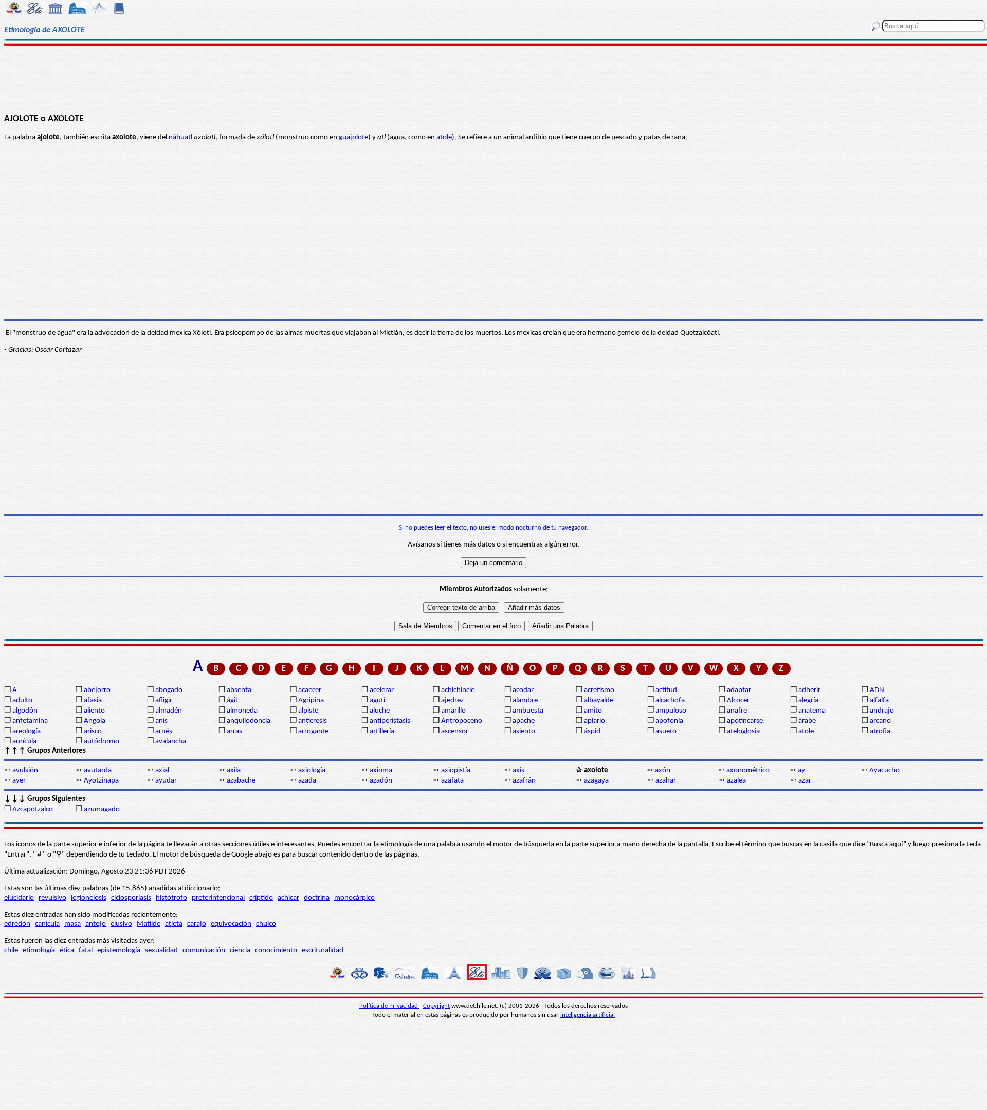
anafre (737, 711)
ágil (232, 700)
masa (72, 924)
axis (518, 770)
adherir (809, 690)
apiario (594, 721)
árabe (807, 721)
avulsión (25, 770)
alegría (808, 700)
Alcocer (738, 700)
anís (161, 721)
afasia (93, 700)
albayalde (598, 700)
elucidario (19, 898)
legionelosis (88, 898)
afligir (163, 700)
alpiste (308, 711)
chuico (266, 924)
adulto (22, 700)
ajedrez (452, 700)
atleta (173, 924)
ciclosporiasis (131, 898)
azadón (381, 781)
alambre (525, 700)
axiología (311, 770)
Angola (94, 721)
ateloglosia (743, 731)
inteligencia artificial (587, 1015)
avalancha (170, 741)
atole (444, 137)
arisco (93, 731)
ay (801, 770)
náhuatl (180, 137)
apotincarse (745, 721)
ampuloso (670, 711)
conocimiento (276, 950)
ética (67, 950)
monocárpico (354, 898)
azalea (736, 781)
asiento (524, 731)
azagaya (596, 781)
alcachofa (670, 700)
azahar (665, 781)
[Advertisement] (494, 78)
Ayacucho (884, 770)
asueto (666, 731)
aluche (380, 711)
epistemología (118, 950)
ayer (19, 781)
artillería (382, 731)
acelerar (382, 690)
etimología (39, 950)
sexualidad (161, 950)
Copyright (436, 1006)
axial (162, 770)
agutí (377, 700)
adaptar (739, 690)
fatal (86, 950)
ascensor (454, 731)
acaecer (309, 690)
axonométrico (748, 770)
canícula (47, 924)
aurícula (24, 741)
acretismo (599, 690)
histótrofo (171, 898)
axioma (381, 770)
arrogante (313, 731)
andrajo (882, 711)
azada (307, 781)
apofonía (669, 721)
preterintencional (218, 898)
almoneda (242, 711)
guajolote (353, 137)
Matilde (148, 924)
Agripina (311, 700)
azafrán (524, 781)
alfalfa (879, 700)
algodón (25, 711)
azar (804, 781)
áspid (592, 731)
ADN (877, 690)
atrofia (880, 731)
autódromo (101, 741)
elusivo (121, 924)
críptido (261, 898)
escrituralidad (322, 950)
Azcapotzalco (32, 809)
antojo (95, 924)
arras (234, 731)
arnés (163, 731)
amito (593, 711)
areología (26, 731)
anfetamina (30, 721)
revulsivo (52, 898)
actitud (666, 690)
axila (234, 770)
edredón (17, 924)
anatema (812, 711)
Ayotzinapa (101, 781)
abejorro (97, 690)
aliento (94, 711)
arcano (880, 721)
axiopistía (455, 770)
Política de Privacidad (389, 1006)
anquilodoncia (248, 721)
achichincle (457, 690)
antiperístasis (390, 721)
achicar (288, 898)
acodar (523, 690)
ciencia (240, 950)
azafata (452, 781)
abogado (168, 690)
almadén (168, 711)
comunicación (203, 950)
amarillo (453, 711)
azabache (241, 781)
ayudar (166, 781)
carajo (196, 924)
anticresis (312, 721)
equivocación (231, 924)
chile (11, 950)
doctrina (317, 898)
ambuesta (528, 711)
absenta (239, 690)
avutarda (98, 770)
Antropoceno (461, 721)
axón (662, 770)
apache (524, 721)
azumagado (102, 809)
